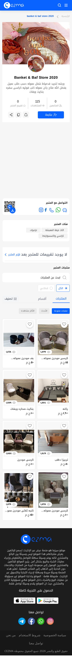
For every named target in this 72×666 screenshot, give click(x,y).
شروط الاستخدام (29, 635)
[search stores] (65, 277)
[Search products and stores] (59, 5)
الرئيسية (65, 16)
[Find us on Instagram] (41, 210)
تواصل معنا (36, 643)
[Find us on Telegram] (21, 621)
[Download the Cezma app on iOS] (24, 600)
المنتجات (61, 299)
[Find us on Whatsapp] (40, 621)
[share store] (11, 115)
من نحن (11, 635)
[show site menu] (65, 5)
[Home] (14, 5)
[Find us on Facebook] (46, 210)
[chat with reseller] (65, 210)
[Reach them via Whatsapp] (58, 209)
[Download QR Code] (12, 210)
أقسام (42, 299)
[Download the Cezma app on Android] (47, 600)
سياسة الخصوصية (54, 635)
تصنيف (8, 298)
